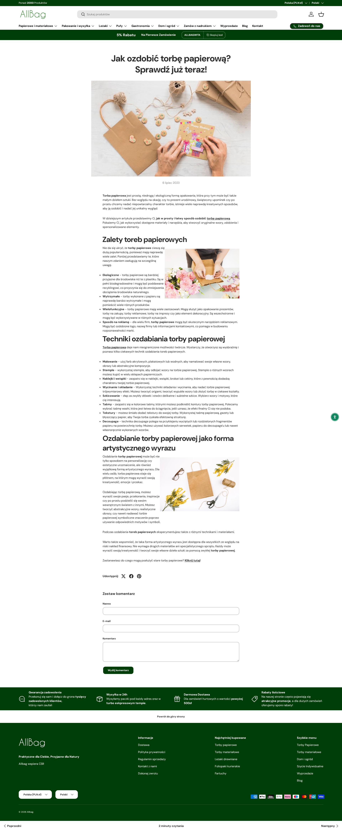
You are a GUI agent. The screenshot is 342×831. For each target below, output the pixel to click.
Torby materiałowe (227, 752)
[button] (335, 417)
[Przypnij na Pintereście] (139, 576)
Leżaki (103, 26)
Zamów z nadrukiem (198, 26)
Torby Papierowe (308, 745)
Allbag (30, 812)
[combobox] (177, 14)
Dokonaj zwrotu (148, 773)
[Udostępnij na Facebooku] (131, 576)
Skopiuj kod (216, 35)
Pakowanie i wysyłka (76, 26)
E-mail (107, 621)
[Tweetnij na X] (123, 576)
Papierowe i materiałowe (36, 26)
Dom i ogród (166, 26)
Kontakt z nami (147, 766)
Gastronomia (140, 26)
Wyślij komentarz (118, 670)
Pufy (119, 26)
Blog (245, 26)
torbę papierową (218, 218)
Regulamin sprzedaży (152, 759)
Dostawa (143, 745)
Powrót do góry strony (171, 716)
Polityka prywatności (151, 752)
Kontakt (257, 26)
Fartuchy (220, 773)
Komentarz (109, 638)
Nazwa (107, 603)
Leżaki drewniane (226, 759)
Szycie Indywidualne (310, 766)
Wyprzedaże (229, 26)
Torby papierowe (226, 745)
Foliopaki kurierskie (227, 766)
